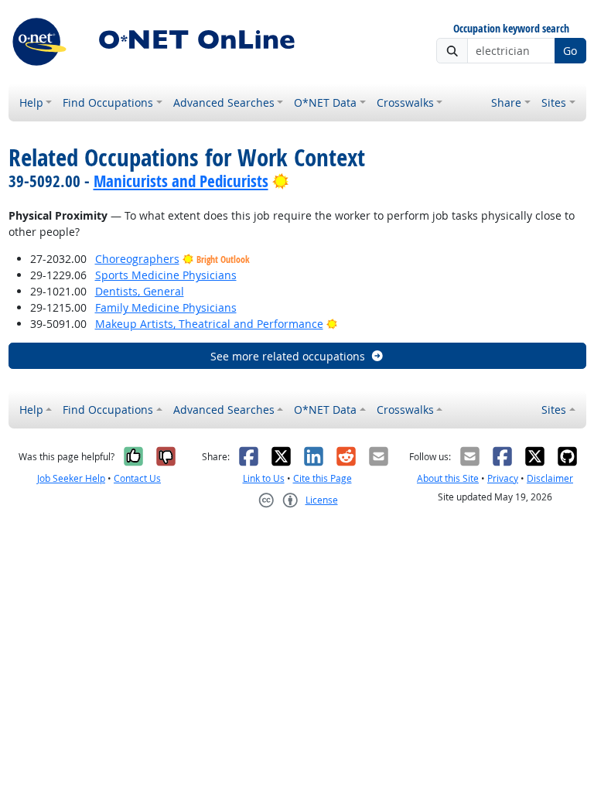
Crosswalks (405, 102)
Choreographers (137, 258)
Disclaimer (550, 478)
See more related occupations (287, 356)
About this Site (448, 478)
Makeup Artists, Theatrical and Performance (209, 323)
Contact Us (137, 478)
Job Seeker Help (71, 478)
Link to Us (264, 478)
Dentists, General (139, 291)
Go (570, 50)
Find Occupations (108, 102)
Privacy (502, 478)
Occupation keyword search (511, 29)
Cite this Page (322, 478)
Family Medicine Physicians (166, 307)
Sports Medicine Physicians (166, 275)
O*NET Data (325, 102)
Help (31, 102)
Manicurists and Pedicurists (181, 181)
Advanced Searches (224, 102)
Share (506, 102)
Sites (553, 102)
